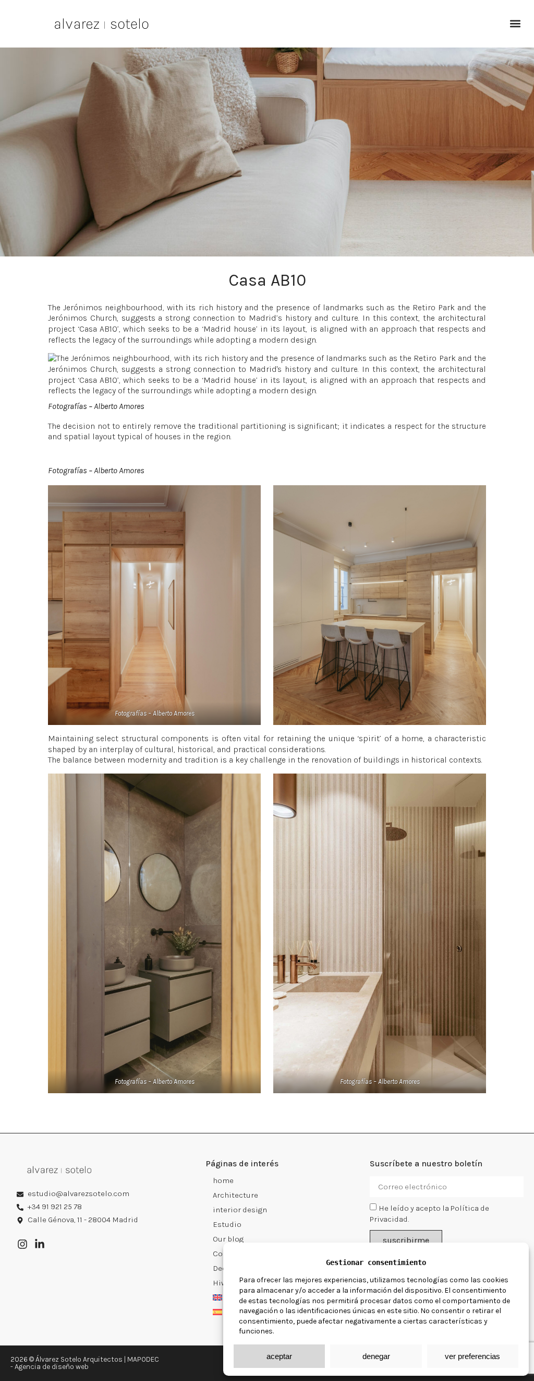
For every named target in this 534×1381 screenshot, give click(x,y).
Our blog (228, 1239)
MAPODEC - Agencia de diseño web (84, 1363)
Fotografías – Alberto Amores (96, 406)
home (223, 1180)
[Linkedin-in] (39, 1244)
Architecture (235, 1195)
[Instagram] (22, 1244)
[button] (515, 23)
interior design (240, 1209)
